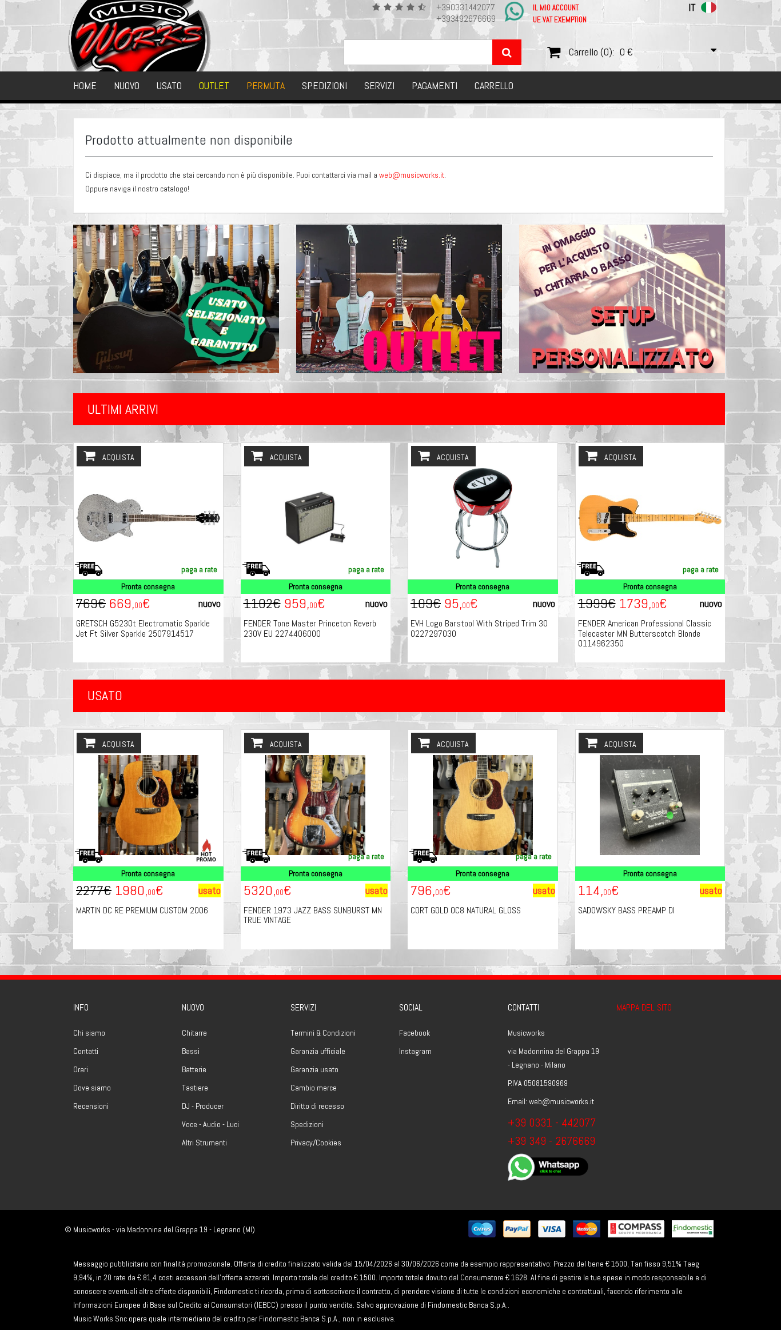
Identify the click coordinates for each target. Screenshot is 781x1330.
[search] (506, 52)
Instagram (415, 1051)
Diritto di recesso (317, 1106)
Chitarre (194, 1033)
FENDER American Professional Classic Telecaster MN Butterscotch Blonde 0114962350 (644, 633)
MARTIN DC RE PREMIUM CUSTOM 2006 (142, 910)
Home (85, 85)
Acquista (117, 457)
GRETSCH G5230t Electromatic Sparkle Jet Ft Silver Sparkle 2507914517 (143, 628)
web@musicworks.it (411, 175)
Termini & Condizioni (323, 1033)
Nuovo (127, 85)
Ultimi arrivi (122, 409)
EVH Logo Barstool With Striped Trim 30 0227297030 (479, 628)
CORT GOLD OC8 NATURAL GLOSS (466, 910)
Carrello (494, 85)
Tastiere (195, 1088)
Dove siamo (92, 1088)
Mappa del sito (644, 1007)
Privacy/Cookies (315, 1142)
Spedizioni (324, 85)
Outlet (214, 85)
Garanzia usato (314, 1069)
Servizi (379, 85)
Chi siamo (89, 1033)
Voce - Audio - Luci (210, 1124)
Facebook (414, 1033)
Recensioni (91, 1106)
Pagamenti (434, 85)
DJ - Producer (203, 1106)
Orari (80, 1069)
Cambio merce (313, 1088)
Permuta (265, 85)
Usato (169, 85)
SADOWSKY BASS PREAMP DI (626, 910)
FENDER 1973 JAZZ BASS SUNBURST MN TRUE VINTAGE (313, 915)
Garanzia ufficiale (317, 1051)
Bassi (191, 1051)
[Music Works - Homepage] (140, 35)
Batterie (194, 1069)
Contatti (85, 1051)
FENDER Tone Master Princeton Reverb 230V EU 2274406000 (310, 628)
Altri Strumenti (204, 1142)
